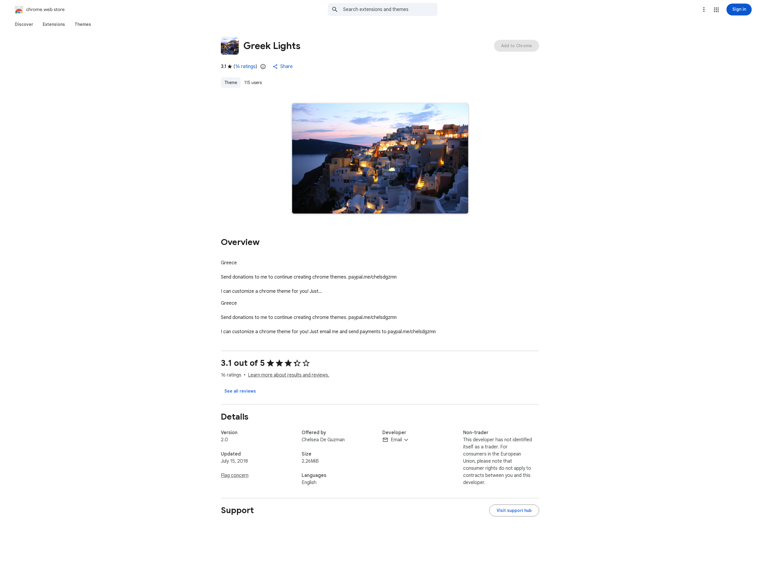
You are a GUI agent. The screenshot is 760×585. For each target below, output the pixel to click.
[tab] (24, 24)
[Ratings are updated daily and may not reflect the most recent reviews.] (263, 66)
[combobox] (390, 9)
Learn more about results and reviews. (288, 375)
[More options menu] (704, 9)
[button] (716, 10)
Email (396, 440)
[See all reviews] (240, 391)
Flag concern (234, 475)
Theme (230, 82)
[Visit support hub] (514, 510)
